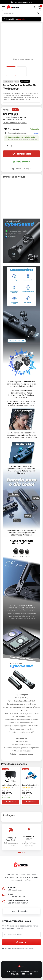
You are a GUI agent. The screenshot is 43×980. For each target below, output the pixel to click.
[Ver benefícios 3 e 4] (22, 852)
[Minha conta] (34, 7)
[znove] (21, 865)
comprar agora (24, 153)
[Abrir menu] (3, 7)
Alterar (36, 133)
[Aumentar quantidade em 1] (11, 146)
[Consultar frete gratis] (39, 19)
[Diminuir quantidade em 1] (4, 146)
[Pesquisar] (38, 13)
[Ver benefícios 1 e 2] (19, 852)
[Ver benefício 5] (24, 852)
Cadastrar (21, 942)
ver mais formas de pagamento (15, 123)
